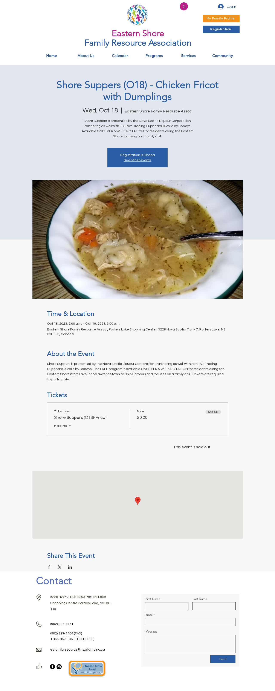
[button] (184, 6)
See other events (137, 160)
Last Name (200, 598)
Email (149, 614)
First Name (152, 598)
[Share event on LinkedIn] (70, 567)
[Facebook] (52, 666)
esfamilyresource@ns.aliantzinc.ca (77, 649)
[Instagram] (59, 666)
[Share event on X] (60, 567)
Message (151, 631)
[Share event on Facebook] (49, 567)
